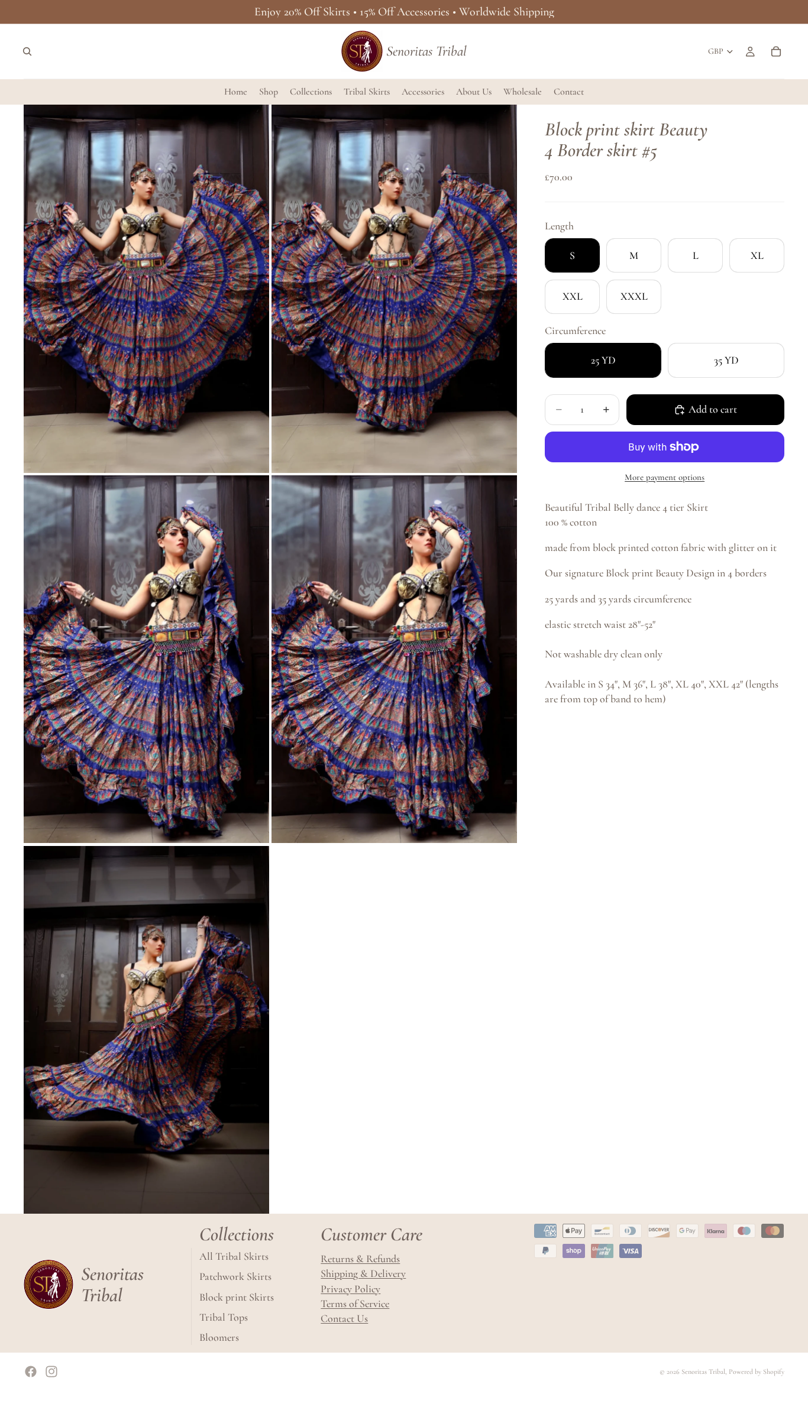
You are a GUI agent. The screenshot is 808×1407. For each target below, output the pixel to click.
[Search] (27, 51)
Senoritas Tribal (703, 1371)
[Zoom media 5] (146, 1030)
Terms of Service (355, 1303)
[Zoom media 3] (146, 659)
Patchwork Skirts (235, 1276)
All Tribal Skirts (234, 1256)
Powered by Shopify (756, 1371)
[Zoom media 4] (394, 659)
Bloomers (219, 1337)
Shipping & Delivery (363, 1273)
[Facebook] (31, 1371)
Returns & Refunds (360, 1259)
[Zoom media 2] (394, 289)
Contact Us (344, 1318)
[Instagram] (51, 1371)
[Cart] (776, 51)
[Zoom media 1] (146, 289)
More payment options (664, 477)
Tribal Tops (223, 1317)
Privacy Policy (350, 1288)
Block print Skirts (236, 1297)
